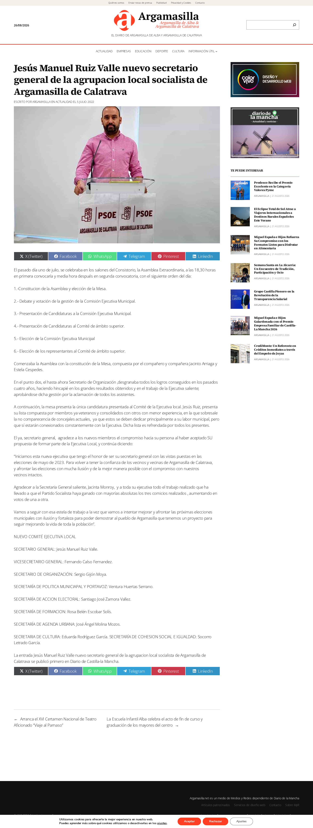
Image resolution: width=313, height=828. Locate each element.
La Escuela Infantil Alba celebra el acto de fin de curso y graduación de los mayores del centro (155, 722)
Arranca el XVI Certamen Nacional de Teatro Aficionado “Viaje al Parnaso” (55, 722)
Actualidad (64, 102)
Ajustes (241, 821)
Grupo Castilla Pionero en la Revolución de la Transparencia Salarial (274, 295)
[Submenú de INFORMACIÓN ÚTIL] (216, 51)
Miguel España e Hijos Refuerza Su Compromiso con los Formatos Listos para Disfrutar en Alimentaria (276, 242)
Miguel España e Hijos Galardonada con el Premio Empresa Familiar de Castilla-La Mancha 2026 (275, 323)
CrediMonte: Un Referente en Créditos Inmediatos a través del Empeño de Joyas (275, 350)
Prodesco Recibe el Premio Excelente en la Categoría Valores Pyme (273, 186)
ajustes (162, 823)
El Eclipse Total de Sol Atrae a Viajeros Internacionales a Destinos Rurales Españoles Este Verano (275, 214)
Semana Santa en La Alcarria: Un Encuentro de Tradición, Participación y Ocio (275, 269)
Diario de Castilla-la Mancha (94, 661)
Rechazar (215, 821)
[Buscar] (294, 24)
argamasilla (41, 102)
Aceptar (189, 821)
